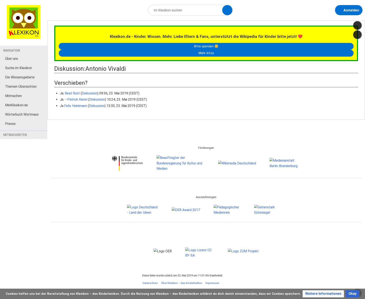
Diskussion (89, 93)
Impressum (212, 283)
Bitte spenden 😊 (206, 46)
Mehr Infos (206, 53)
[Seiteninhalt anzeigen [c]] (357, 25)
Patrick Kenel (77, 99)
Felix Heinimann (75, 106)
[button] (323, 294)
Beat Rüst (72, 93)
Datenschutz (150, 283)
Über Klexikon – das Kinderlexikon (181, 283)
